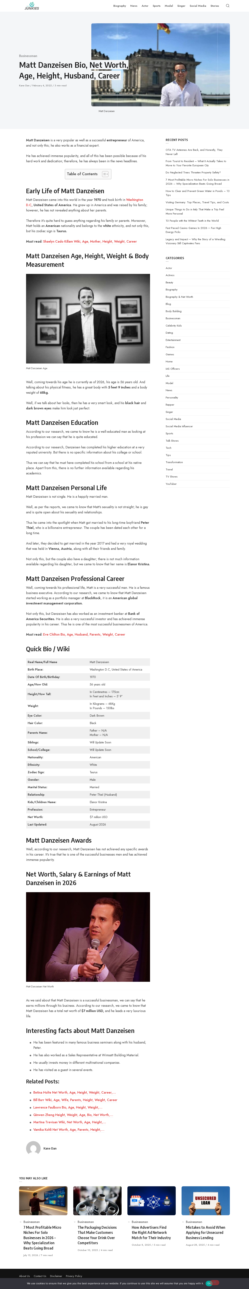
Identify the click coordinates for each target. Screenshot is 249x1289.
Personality (172, 398)
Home (169, 361)
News (169, 390)
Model (169, 383)
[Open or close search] (228, 6)
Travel (169, 469)
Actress (170, 275)
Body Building (174, 311)
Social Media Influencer (179, 426)
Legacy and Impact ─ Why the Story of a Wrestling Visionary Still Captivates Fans (195, 241)
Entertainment (173, 340)
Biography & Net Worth (179, 297)
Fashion (170, 347)
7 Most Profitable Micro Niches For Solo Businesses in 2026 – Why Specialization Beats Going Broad (197, 182)
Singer (169, 412)
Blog (168, 304)
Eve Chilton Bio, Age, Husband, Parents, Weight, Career (84, 634)
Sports (169, 433)
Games (170, 354)
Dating (169, 333)
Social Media (173, 419)
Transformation (174, 462)
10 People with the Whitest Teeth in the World (192, 221)
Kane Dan (24, 85)
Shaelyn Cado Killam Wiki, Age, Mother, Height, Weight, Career (90, 241)
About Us (24, 1276)
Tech (168, 448)
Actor (169, 268)
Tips (168, 455)
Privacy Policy (74, 1276)
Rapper (170, 405)
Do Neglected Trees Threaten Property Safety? (193, 172)
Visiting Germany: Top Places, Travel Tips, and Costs (197, 202)
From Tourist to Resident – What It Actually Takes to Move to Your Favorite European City (196, 163)
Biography (172, 290)
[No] (214, 1282)
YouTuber (171, 484)
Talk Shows (172, 441)
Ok (209, 1283)
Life (168, 376)
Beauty (169, 282)
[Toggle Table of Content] (103, 174)
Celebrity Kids (174, 326)
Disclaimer (56, 1276)
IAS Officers (173, 369)
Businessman (28, 56)
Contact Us (40, 1276)
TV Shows (172, 477)
